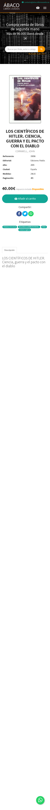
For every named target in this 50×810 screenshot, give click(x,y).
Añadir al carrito (27, 198)
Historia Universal (9, 227)
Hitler (44, 227)
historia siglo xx (24, 230)
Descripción (9, 250)
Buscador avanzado (37, 53)
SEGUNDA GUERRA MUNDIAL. (29, 227)
